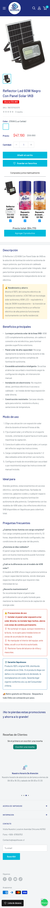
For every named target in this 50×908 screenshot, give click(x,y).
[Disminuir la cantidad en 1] (16, 145)
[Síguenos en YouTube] (15, 879)
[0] (45, 8)
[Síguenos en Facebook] (5, 879)
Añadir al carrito (25, 155)
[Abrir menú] (4, 8)
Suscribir (11, 856)
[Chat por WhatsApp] (44, 902)
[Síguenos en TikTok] (20, 879)
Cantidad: (7, 144)
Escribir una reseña (25, 746)
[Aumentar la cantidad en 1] (31, 145)
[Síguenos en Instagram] (10, 879)
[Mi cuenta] (39, 8)
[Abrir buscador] (33, 8)
